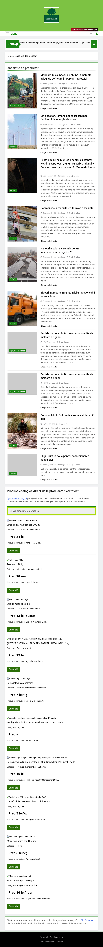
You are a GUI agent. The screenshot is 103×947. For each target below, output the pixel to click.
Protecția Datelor (47, 942)
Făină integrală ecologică (20, 683)
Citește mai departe (49, 108)
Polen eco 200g (15, 564)
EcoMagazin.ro (56, 937)
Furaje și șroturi (24, 648)
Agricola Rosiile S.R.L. (35, 661)
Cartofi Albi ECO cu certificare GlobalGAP (28, 801)
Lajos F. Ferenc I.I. (33, 582)
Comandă (13, 550)
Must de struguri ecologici (20, 880)
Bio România (87, 920)
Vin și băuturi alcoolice (27, 885)
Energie (13, 146)
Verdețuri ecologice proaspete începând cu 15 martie (35, 722)
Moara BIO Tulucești (34, 701)
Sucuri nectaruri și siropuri (28, 529)
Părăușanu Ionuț (32, 859)
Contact (60, 942)
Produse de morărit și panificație (31, 688)
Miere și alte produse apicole (30, 569)
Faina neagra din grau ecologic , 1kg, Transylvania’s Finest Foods (41, 762)
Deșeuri (21, 351)
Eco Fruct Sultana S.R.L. (36, 622)
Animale (13, 190)
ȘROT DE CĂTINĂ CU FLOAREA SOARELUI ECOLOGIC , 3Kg (38, 643)
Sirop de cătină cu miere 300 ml (23, 524)
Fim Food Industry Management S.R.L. (42, 780)
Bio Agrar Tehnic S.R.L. (35, 819)
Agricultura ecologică (17, 498)
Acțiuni (13, 105)
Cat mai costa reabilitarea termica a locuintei (67, 208)
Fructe (19, 846)
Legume (20, 727)
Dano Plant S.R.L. (33, 543)
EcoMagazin (48, 83)
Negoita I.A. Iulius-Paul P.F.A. (38, 898)
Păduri (21, 105)
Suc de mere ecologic (18, 603)
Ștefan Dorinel (31, 740)
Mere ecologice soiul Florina (21, 841)
